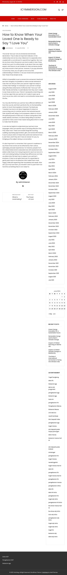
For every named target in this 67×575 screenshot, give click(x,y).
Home (13, 19)
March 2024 (52, 173)
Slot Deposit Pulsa (54, 419)
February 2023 (53, 216)
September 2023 (53, 193)
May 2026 (51, 99)
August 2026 (52, 89)
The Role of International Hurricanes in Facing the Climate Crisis (55, 68)
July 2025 (51, 119)
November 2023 (53, 186)
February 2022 (53, 256)
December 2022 (53, 223)
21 (59, 306)
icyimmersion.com (33, 9)
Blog (32, 19)
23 (64, 306)
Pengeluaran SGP (8, 560)
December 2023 (53, 183)
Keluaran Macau (53, 409)
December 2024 (53, 142)
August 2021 (52, 277)
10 (49, 303)
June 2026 (51, 96)
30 (64, 309)
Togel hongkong (23, 19)
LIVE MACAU (52, 413)
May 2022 (51, 246)
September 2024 (53, 152)
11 (52, 303)
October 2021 (52, 270)
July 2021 (51, 280)
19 (54, 306)
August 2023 (52, 196)
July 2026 (51, 92)
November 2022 (53, 226)
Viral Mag (45, 572)
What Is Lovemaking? (17, 197)
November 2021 (53, 266)
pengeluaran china (54, 486)
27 (57, 309)
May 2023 (51, 206)
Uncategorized (6, 30)
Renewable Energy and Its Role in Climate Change (54, 43)
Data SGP (5, 557)
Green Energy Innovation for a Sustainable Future (54, 35)
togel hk (51, 530)
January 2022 (52, 260)
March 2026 (52, 106)
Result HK (53, 19)
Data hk (51, 399)
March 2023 (52, 213)
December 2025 (53, 116)
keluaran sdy (52, 533)
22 (62, 306)
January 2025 (52, 139)
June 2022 (51, 243)
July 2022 (51, 240)
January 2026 (52, 112)
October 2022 (52, 230)
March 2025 (52, 132)
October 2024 (53, 149)
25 (52, 309)
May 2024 (51, 166)
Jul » (54, 314)
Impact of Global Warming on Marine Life (55, 51)
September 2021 (53, 273)
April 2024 (51, 169)
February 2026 (53, 109)
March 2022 (52, 253)
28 (59, 309)
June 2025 (51, 122)
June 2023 (51, 203)
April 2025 (51, 129)
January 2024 (52, 179)
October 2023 (52, 189)
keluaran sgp (52, 396)
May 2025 (51, 126)
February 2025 (53, 136)
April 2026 (51, 102)
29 (62, 309)
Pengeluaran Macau (54, 406)
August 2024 (52, 156)
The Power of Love (30, 197)
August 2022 (52, 236)
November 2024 (53, 146)
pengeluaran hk (53, 403)
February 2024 (53, 176)
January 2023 (52, 220)
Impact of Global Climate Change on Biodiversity (55, 59)
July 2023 (51, 199)
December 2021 (53, 263)
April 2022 (51, 250)
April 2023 (51, 210)
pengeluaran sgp (53, 393)
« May (50, 314)
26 (54, 309)
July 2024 (51, 159)
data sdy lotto (52, 537)
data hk (50, 380)
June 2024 (51, 163)
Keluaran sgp (52, 384)
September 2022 (53, 233)
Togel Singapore (42, 19)
